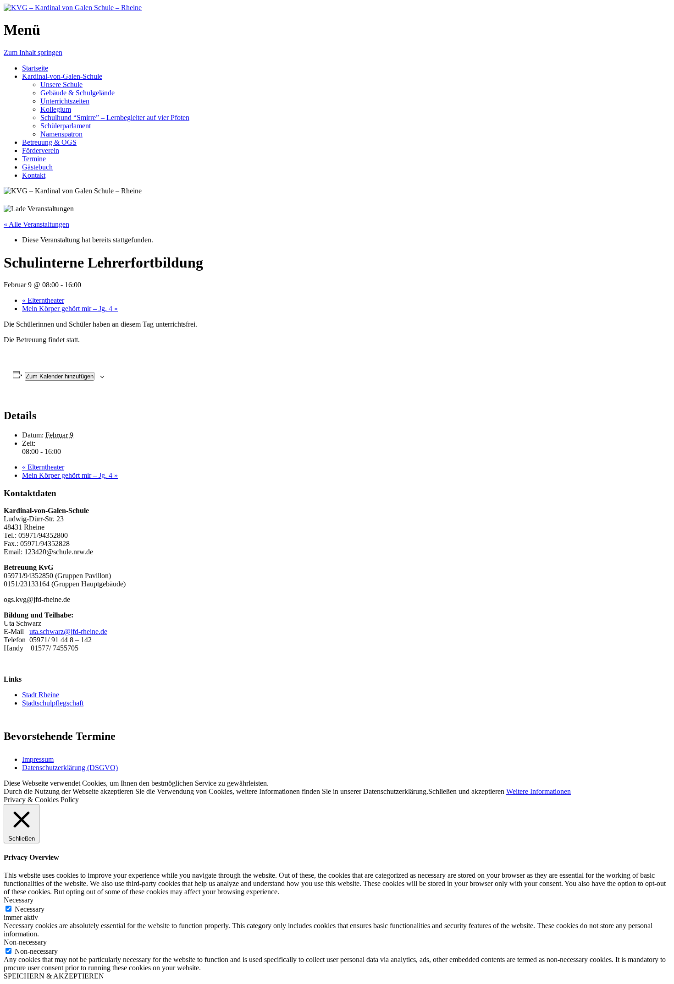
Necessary (29, 909)
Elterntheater (43, 300)
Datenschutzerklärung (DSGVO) (70, 767)
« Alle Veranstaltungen (36, 224)
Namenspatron (61, 134)
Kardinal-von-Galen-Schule (62, 76)
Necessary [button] (18, 900)
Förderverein (40, 150)
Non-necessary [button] (25, 942)
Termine (34, 159)
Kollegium (55, 109)
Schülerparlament (65, 126)
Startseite (35, 68)
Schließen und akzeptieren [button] (466, 791)
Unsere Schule (61, 84)
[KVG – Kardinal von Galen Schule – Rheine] (73, 7)
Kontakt (33, 175)
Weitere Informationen (538, 791)
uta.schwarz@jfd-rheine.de (68, 631)
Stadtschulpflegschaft (52, 703)
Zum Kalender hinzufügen (60, 376)
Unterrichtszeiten (64, 101)
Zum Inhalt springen (33, 52)
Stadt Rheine (40, 695)
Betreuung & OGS (49, 142)
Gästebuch (37, 167)
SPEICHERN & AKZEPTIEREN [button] (54, 976)
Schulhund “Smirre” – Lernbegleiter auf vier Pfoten (114, 117)
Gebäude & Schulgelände (77, 93)
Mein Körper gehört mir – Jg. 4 (70, 308)
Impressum (38, 759)
